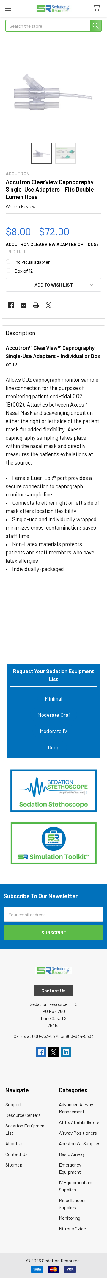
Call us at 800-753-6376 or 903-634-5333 (54, 1036)
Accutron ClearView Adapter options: (52, 247)
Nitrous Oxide (72, 1228)
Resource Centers (23, 1115)
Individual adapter (32, 262)
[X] (48, 305)
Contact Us (16, 1154)
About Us (14, 1143)
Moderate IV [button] (53, 731)
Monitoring (69, 1218)
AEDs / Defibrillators (79, 1122)
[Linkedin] (66, 1052)
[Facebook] (11, 305)
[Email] (23, 305)
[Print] (36, 305)
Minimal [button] (53, 698)
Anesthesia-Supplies (79, 1143)
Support (13, 1104)
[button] (53, 790)
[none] (53, 92)
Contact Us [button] (53, 990)
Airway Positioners (78, 1132)
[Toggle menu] (8, 8)
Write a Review (21, 206)
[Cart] (98, 8)
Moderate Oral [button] (53, 714)
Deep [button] (53, 747)
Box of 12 (24, 271)
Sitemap (13, 1164)
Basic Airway (72, 1154)
